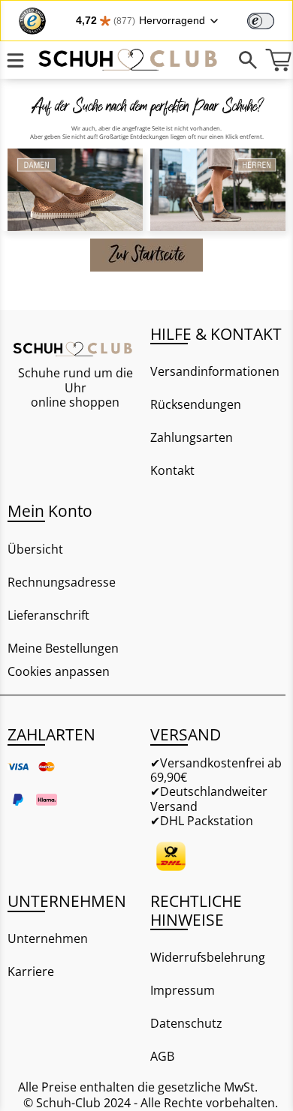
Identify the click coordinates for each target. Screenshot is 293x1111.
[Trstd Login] (269, 19)
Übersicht (35, 549)
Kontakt (172, 470)
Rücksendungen (195, 404)
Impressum (182, 990)
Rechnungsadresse (62, 582)
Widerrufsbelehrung (207, 957)
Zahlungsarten (191, 437)
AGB (162, 1056)
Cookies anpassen (59, 672)
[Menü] (15, 60)
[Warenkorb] (278, 60)
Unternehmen (48, 938)
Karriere (31, 971)
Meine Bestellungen (63, 648)
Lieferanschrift (48, 615)
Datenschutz (186, 1023)
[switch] (260, 21)
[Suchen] (248, 60)
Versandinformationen (214, 371)
